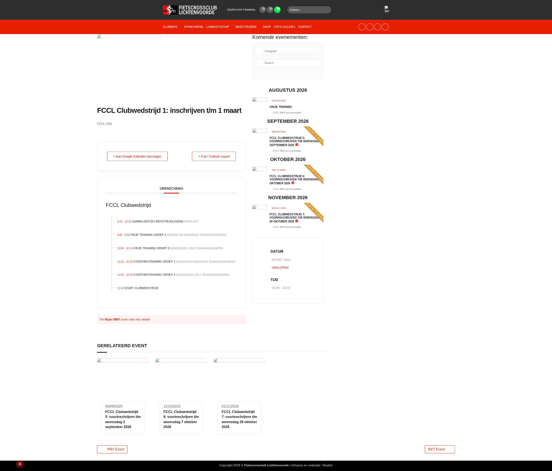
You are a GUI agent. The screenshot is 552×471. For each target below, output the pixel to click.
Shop (267, 26)
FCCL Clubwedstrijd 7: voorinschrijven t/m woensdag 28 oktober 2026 (295, 218)
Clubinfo (170, 26)
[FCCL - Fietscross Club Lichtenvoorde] (192, 9)
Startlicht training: (241, 9)
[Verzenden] (327, 10)
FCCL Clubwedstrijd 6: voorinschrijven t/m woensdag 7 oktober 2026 (296, 180)
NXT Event (436, 449)
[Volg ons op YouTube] (377, 26)
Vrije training (281, 107)
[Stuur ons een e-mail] (369, 26)
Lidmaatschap (217, 26)
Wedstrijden (245, 26)
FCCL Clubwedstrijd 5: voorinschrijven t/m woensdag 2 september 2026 (296, 141)
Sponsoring (194, 26)
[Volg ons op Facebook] (361, 26)
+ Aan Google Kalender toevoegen (137, 156)
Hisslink (327, 465)
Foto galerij (284, 26)
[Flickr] (385, 26)
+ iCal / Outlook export (214, 156)
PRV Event (115, 449)
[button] (376, 10)
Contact (305, 26)
